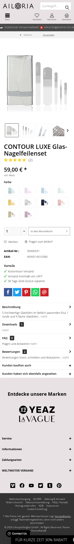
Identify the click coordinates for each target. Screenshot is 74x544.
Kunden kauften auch (16, 365)
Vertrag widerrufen (25, 505)
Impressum (52, 505)
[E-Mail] (44, 292)
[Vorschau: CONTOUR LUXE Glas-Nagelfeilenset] (12, 130)
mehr (43, 316)
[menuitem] (7, 17)
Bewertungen (11, 352)
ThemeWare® (38, 530)
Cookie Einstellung (37, 509)
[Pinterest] (26, 292)
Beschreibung (11, 307)
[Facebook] (8, 292)
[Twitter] (17, 292)
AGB (41, 505)
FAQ (7, 338)
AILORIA (37, 499)
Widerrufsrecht (14, 502)
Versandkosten (63, 516)
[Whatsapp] (35, 292)
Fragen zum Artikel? (40, 241)
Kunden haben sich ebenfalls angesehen (29, 374)
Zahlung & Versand (54, 499)
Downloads (9, 324)
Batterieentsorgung (19, 499)
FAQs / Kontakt (60, 502)
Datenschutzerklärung (37, 502)
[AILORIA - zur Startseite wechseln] (18, 6)
